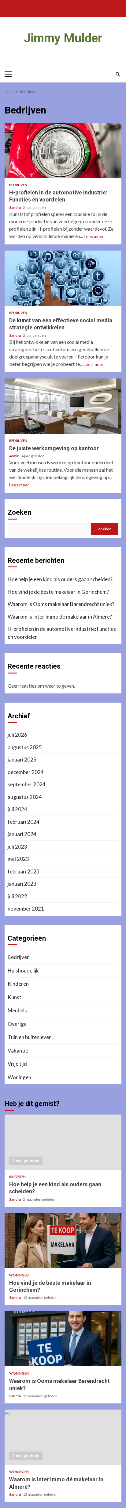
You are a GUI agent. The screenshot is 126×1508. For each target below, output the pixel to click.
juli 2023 (17, 846)
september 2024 (27, 784)
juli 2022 (17, 896)
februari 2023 (23, 871)
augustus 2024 (25, 797)
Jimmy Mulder (63, 38)
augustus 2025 (25, 747)
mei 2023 (18, 859)
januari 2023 (22, 884)
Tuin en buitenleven (30, 1037)
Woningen (19, 1077)
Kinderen (18, 983)
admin (14, 456)
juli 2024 (17, 809)
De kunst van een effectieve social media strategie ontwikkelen (63, 278)
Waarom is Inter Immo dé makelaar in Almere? (60, 616)
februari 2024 (23, 822)
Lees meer (94, 236)
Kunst (14, 997)
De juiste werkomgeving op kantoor (63, 406)
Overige (17, 1024)
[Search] (117, 74)
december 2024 (26, 772)
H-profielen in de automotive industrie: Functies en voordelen (63, 150)
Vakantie (18, 1050)
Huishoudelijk (23, 970)
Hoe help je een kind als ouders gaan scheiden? (60, 579)
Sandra (15, 207)
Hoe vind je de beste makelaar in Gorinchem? (58, 592)
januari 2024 (22, 834)
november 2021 (26, 908)
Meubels (17, 1010)
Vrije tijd (17, 1064)
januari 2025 (22, 759)
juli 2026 (17, 734)
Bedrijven (18, 184)
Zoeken (19, 512)
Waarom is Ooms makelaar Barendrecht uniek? (61, 604)
